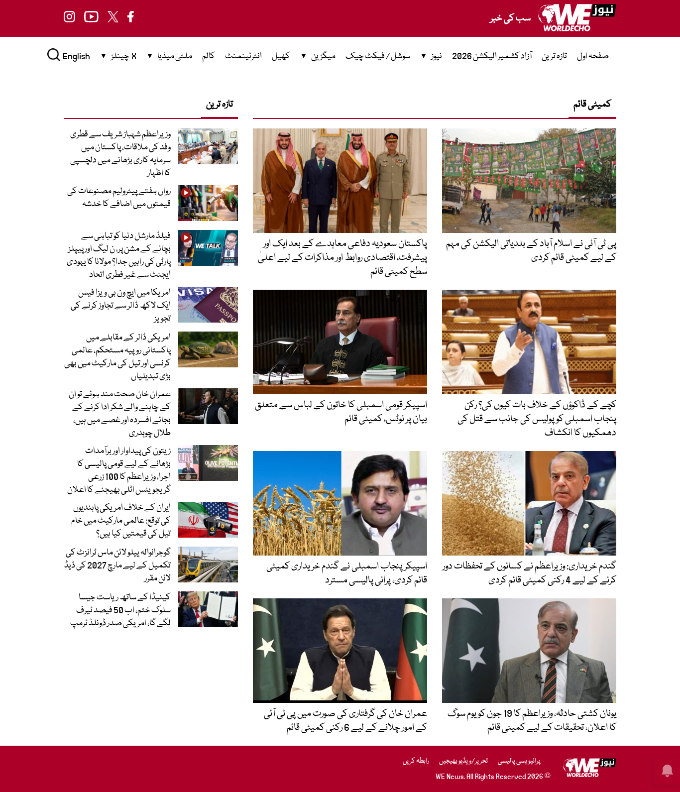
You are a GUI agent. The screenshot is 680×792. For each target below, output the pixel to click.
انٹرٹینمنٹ (243, 56)
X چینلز (123, 56)
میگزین (323, 56)
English (76, 56)
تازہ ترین (554, 56)
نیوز (436, 56)
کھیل (281, 56)
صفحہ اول (593, 56)
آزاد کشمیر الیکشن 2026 (492, 56)
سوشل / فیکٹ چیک (377, 56)
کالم (208, 56)
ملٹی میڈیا (174, 56)
